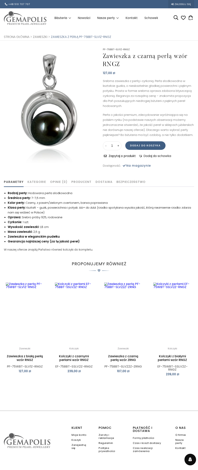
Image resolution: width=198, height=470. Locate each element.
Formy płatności (143, 438)
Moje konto (79, 435)
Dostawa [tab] (104, 182)
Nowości (84, 18)
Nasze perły (106, 18)
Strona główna (16, 36)
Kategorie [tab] (36, 182)
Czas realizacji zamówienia (143, 449)
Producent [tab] (81, 182)
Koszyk (76, 440)
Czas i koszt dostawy (147, 443)
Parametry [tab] (14, 182)
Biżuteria (60, 18)
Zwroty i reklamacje (106, 436)
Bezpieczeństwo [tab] (131, 182)
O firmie (180, 435)
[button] (155, 156)
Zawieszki (40, 36)
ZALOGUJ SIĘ (183, 4)
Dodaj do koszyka (145, 145)
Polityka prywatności (107, 449)
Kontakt (131, 18)
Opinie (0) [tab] (58, 182)
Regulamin (106, 443)
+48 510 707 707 (19, 4)
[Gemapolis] (25, 18)
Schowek (151, 18)
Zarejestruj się (79, 446)
